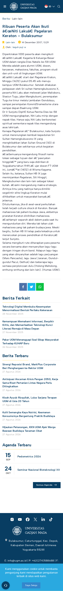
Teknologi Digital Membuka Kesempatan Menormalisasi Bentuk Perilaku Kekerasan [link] (27, 308)
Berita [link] (6, 18)
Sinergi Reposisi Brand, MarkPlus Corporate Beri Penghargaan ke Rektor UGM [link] (29, 366)
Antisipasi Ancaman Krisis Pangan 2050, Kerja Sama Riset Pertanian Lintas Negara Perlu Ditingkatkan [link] (30, 383)
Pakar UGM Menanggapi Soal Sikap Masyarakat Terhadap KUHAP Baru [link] (30, 341)
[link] (26, 6)
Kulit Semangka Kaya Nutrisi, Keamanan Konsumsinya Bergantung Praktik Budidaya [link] (28, 414)
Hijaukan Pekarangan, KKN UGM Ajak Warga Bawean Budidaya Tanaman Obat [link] (28, 429)
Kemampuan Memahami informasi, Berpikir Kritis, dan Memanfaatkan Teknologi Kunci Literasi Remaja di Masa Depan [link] (28, 325)
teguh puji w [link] (19, 47)
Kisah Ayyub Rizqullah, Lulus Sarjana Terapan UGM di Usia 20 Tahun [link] (29, 399)
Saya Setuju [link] (31, 585)
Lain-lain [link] (17, 18)
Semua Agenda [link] (44, 485)
